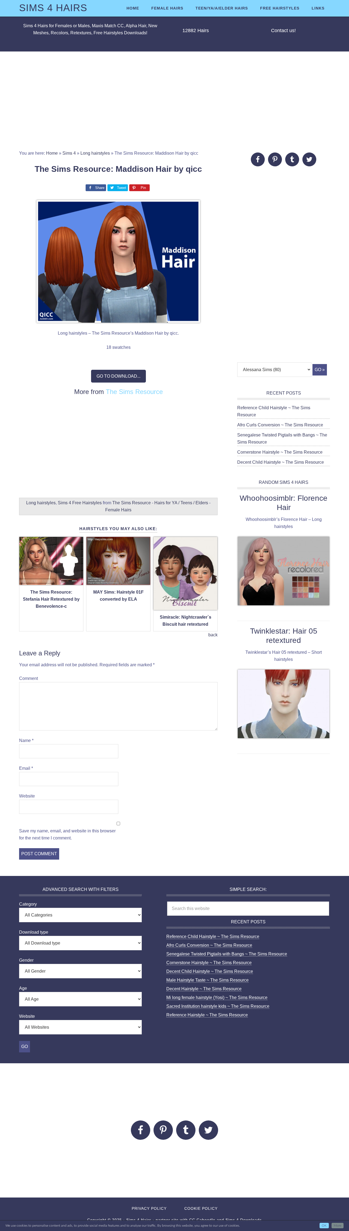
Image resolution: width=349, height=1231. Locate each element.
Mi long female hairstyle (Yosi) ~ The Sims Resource (216, 997)
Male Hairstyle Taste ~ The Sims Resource (207, 980)
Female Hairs (118, 510)
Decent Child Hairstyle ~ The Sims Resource (280, 462)
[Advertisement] (174, 101)
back (213, 635)
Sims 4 (69, 153)
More (337, 1225)
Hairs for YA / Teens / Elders (181, 502)
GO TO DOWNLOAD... (118, 376)
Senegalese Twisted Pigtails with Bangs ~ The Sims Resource (226, 954)
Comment (28, 678)
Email (26, 768)
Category (28, 904)
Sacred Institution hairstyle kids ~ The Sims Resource (217, 1006)
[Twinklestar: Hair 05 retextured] (283, 705)
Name (26, 740)
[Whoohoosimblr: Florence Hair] (283, 572)
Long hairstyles (95, 153)
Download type (33, 932)
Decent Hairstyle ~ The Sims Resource (204, 988)
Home (52, 153)
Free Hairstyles (87, 502)
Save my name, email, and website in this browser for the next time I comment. (67, 834)
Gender (26, 960)
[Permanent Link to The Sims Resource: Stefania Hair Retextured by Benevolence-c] (51, 581)
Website (27, 796)
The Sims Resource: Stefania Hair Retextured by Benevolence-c (51, 599)
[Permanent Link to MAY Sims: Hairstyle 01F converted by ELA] (118, 581)
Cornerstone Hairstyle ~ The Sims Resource (280, 452)
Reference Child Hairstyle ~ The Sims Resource (212, 936)
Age (23, 988)
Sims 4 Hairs (53, 7)
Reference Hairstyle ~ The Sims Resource (207, 1015)
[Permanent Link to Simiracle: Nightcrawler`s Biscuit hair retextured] (185, 606)
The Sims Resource (134, 391)
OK (324, 1225)
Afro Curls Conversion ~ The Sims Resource (280, 425)
